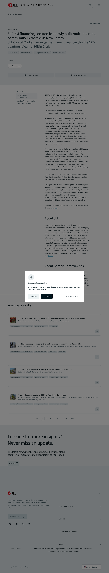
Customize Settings (73, 296)
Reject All (34, 296)
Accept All (47, 296)
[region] (54, 286)
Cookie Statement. (42, 289)
